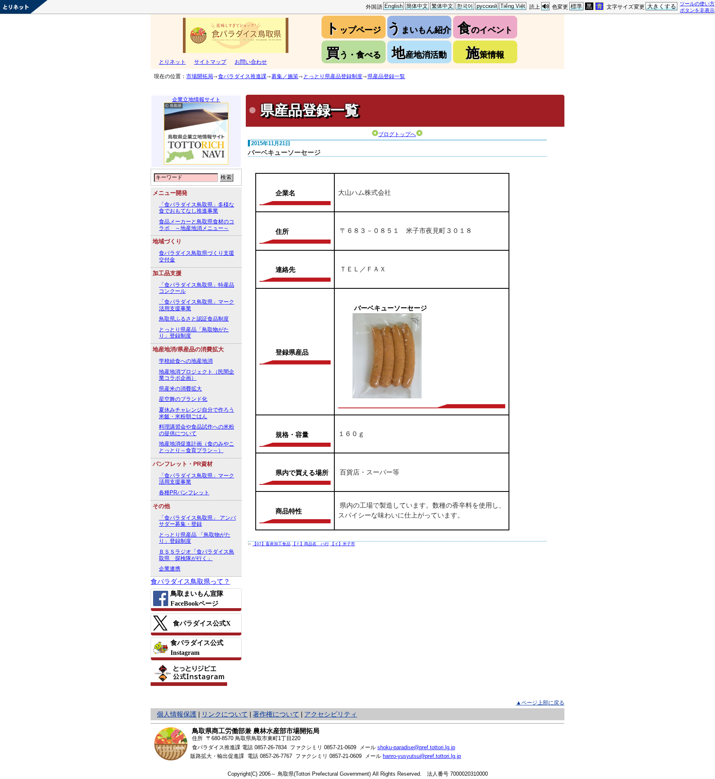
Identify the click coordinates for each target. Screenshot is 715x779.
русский (487, 6)
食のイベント (485, 28)
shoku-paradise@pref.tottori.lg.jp (416, 747)
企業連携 (169, 569)
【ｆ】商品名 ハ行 (310, 544)
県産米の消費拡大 (180, 389)
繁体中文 (442, 6)
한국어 (465, 6)
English (393, 6)
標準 (576, 6)
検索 (226, 177)
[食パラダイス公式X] (196, 623)
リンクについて (225, 714)
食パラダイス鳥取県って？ (190, 581)
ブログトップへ (397, 134)
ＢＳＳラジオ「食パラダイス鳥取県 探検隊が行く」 (196, 555)
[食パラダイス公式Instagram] (196, 647)
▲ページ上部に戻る (540, 703)
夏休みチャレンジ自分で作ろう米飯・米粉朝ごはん (196, 413)
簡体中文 (417, 6)
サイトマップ (210, 62)
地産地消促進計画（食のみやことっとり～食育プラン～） (196, 447)
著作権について (276, 714)
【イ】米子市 (342, 544)
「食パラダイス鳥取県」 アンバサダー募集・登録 (197, 521)
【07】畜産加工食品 (271, 544)
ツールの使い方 (697, 3)
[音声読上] (545, 6)
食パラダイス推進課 (242, 76)
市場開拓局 (199, 76)
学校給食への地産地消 (186, 361)
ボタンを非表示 (697, 10)
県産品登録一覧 (386, 76)
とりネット (172, 62)
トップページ (353, 28)
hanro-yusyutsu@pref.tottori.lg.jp (422, 756)
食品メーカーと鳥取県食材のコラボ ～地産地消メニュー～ (196, 224)
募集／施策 (284, 76)
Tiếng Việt (512, 6)
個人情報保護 (177, 714)
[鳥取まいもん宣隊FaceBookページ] (196, 598)
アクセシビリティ (330, 714)
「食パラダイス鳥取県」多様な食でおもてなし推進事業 (196, 207)
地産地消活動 (419, 52)
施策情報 (485, 52)
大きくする (662, 6)
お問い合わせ (251, 62)
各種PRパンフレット (184, 492)
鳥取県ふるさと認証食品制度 (194, 319)
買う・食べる (353, 52)
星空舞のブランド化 (183, 399)
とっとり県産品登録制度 (332, 76)
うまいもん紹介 (419, 28)
